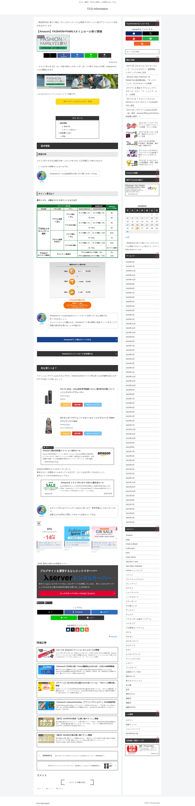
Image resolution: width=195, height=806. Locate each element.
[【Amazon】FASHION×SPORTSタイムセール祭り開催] (77, 533)
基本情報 (63, 123)
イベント (49, 602)
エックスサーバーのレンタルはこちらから (77, 593)
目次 (74, 118)
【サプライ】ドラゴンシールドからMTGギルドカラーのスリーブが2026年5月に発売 (142, 102)
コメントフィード (133, 729)
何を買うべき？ (66, 133)
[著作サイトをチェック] (68, 630)
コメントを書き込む (77, 782)
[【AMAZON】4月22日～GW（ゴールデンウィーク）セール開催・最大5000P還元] (104, 533)
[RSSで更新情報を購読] (87, 630)
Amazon (66, 404)
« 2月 (127, 237)
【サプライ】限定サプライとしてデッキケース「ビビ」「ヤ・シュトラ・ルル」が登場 (141, 91)
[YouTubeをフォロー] (77, 630)
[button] (104, 55)
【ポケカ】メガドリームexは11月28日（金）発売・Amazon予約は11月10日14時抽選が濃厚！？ (142, 113)
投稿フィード (131, 725)
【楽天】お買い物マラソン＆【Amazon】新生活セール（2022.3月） (49, 545)
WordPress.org (132, 733)
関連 (63, 136)
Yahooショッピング (92, 404)
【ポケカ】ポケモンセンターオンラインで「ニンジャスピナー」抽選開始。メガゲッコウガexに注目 (141, 69)
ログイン (129, 720)
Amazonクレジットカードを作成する (77, 354)
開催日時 (67, 126)
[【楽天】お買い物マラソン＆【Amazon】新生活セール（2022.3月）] (49, 533)
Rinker (68, 396)
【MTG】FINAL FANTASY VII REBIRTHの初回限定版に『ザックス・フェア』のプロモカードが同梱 (142, 80)
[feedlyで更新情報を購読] (82, 630)
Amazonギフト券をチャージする (77, 340)
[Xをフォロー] (73, 630)
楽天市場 (77, 404)
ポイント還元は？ (70, 130)
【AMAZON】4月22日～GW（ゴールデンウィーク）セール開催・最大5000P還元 (104, 545)
